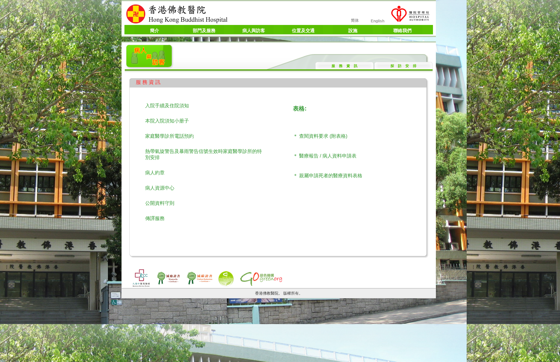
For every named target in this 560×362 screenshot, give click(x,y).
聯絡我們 (402, 30)
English (377, 21)
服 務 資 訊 (344, 66)
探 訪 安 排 (403, 66)
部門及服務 (204, 30)
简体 (355, 20)
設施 (352, 30)
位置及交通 (303, 30)
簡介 (154, 30)
